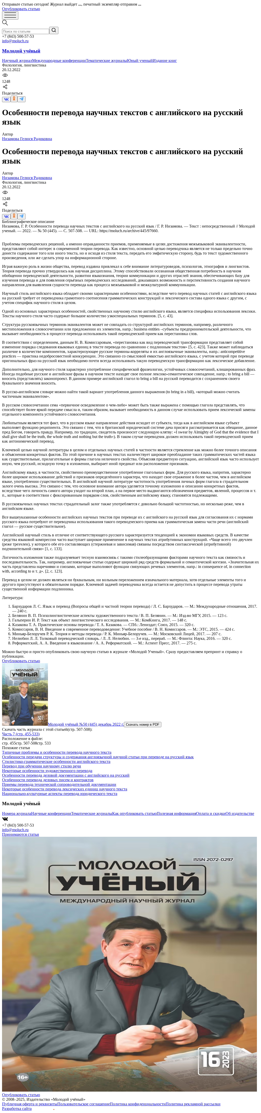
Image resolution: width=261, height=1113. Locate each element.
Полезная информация (176, 813)
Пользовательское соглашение (83, 1104)
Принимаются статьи (20, 834)
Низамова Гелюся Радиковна (27, 139)
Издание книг (165, 60)
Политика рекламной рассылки (193, 1104)
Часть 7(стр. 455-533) (21, 734)
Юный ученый (140, 60)
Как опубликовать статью (134, 813)
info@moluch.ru (15, 41)
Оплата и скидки (211, 813)
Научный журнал (17, 60)
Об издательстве (240, 813)
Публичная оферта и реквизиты (29, 1104)
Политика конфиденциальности (138, 1104)
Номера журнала (16, 813)
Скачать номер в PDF (142, 724)
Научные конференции (51, 813)
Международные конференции (59, 60)
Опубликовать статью (21, 9)
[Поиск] (53, 30)
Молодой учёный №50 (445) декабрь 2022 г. (86, 724)
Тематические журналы (106, 60)
